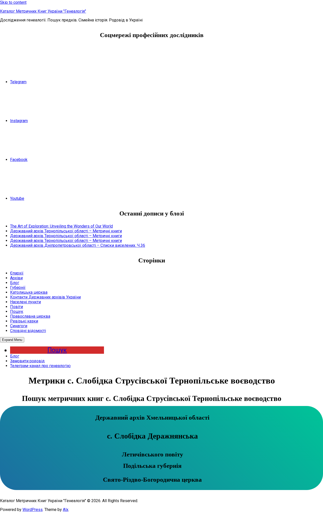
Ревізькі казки (24, 321)
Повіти (16, 306)
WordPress (32, 509)
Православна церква (30, 316)
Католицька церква (28, 292)
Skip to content (13, 2)
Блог (14, 282)
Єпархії (16, 273)
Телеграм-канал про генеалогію (40, 365)
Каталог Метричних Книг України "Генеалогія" (43, 11)
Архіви (16, 278)
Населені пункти (25, 302)
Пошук (16, 311)
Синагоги (18, 325)
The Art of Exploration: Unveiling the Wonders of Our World (61, 226)
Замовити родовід (27, 361)
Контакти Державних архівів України (45, 297)
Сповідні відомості (28, 330)
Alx (65, 509)
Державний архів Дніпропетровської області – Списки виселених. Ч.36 (77, 245)
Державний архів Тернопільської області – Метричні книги (66, 231)
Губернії (17, 287)
